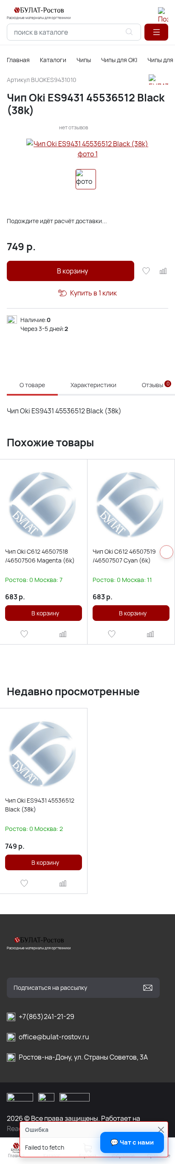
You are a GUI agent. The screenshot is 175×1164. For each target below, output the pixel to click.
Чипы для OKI (119, 60)
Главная (18, 60)
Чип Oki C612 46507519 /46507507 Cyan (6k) (124, 555)
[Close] (160, 1129)
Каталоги (53, 60)
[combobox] (74, 32)
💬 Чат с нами (132, 1142)
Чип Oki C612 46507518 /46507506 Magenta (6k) (40, 555)
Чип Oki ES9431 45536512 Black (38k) (39, 804)
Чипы (83, 60)
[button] (156, 32)
